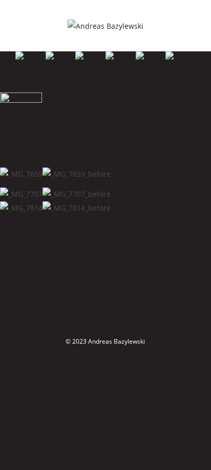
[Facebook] (102, 264)
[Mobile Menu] (196, 25)
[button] (5, 64)
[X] (96, 242)
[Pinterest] (115, 309)
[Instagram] (108, 287)
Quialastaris (105, 147)
